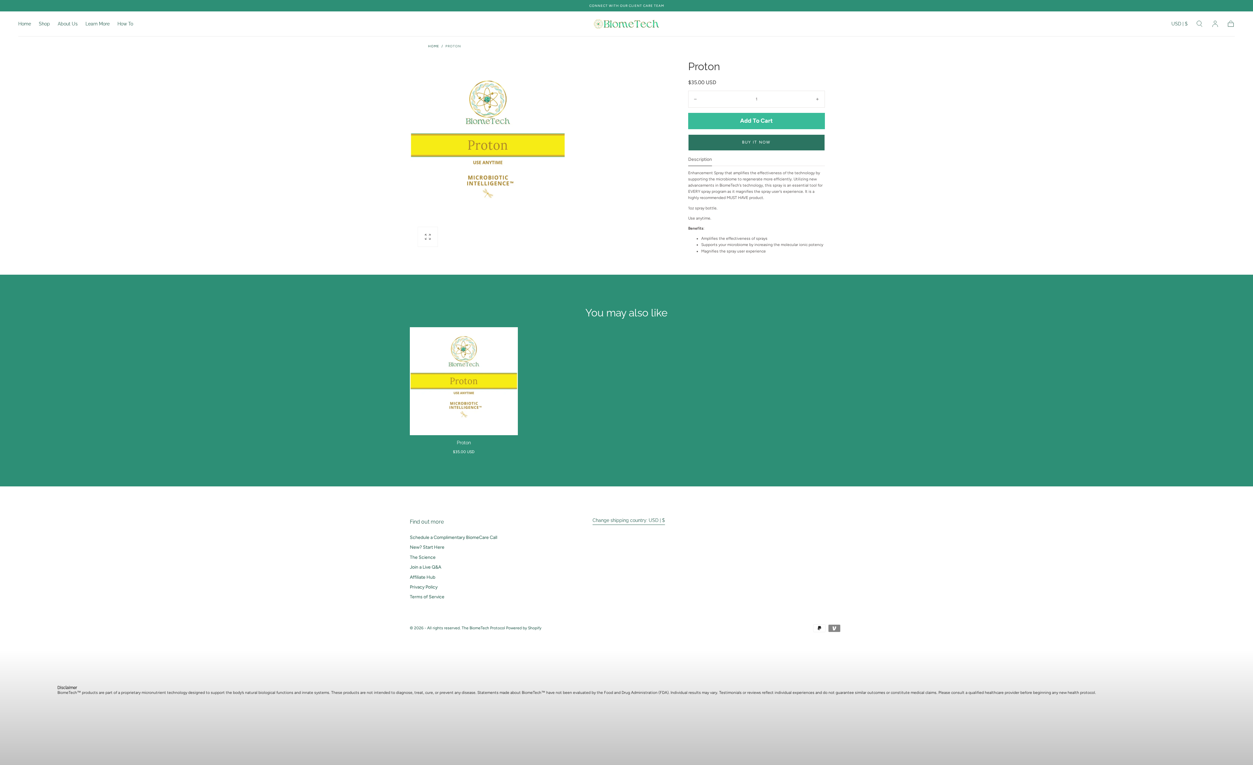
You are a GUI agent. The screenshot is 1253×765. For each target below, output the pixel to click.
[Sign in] (1215, 24)
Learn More (97, 23)
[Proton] (464, 381)
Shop (44, 23)
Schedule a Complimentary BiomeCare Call (453, 537)
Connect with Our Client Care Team (626, 6)
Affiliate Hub (422, 577)
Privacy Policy (424, 587)
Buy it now (756, 142)
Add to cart (756, 120)
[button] (1179, 25)
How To (125, 23)
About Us (68, 23)
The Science (423, 557)
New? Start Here (427, 547)
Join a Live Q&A (425, 567)
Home (24, 23)
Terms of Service (427, 597)
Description (700, 159)
